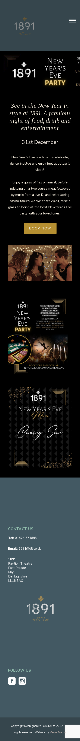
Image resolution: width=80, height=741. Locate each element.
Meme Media (58, 732)
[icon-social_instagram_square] (22, 681)
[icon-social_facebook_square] (13, 681)
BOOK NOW (40, 228)
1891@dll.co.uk (30, 548)
